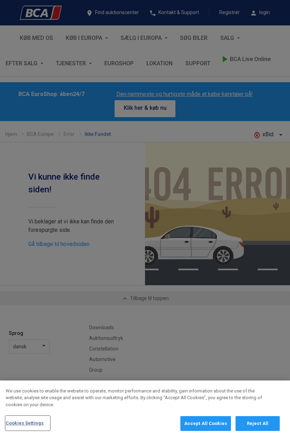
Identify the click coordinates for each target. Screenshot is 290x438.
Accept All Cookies (205, 423)
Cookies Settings (25, 423)
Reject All (257, 423)
